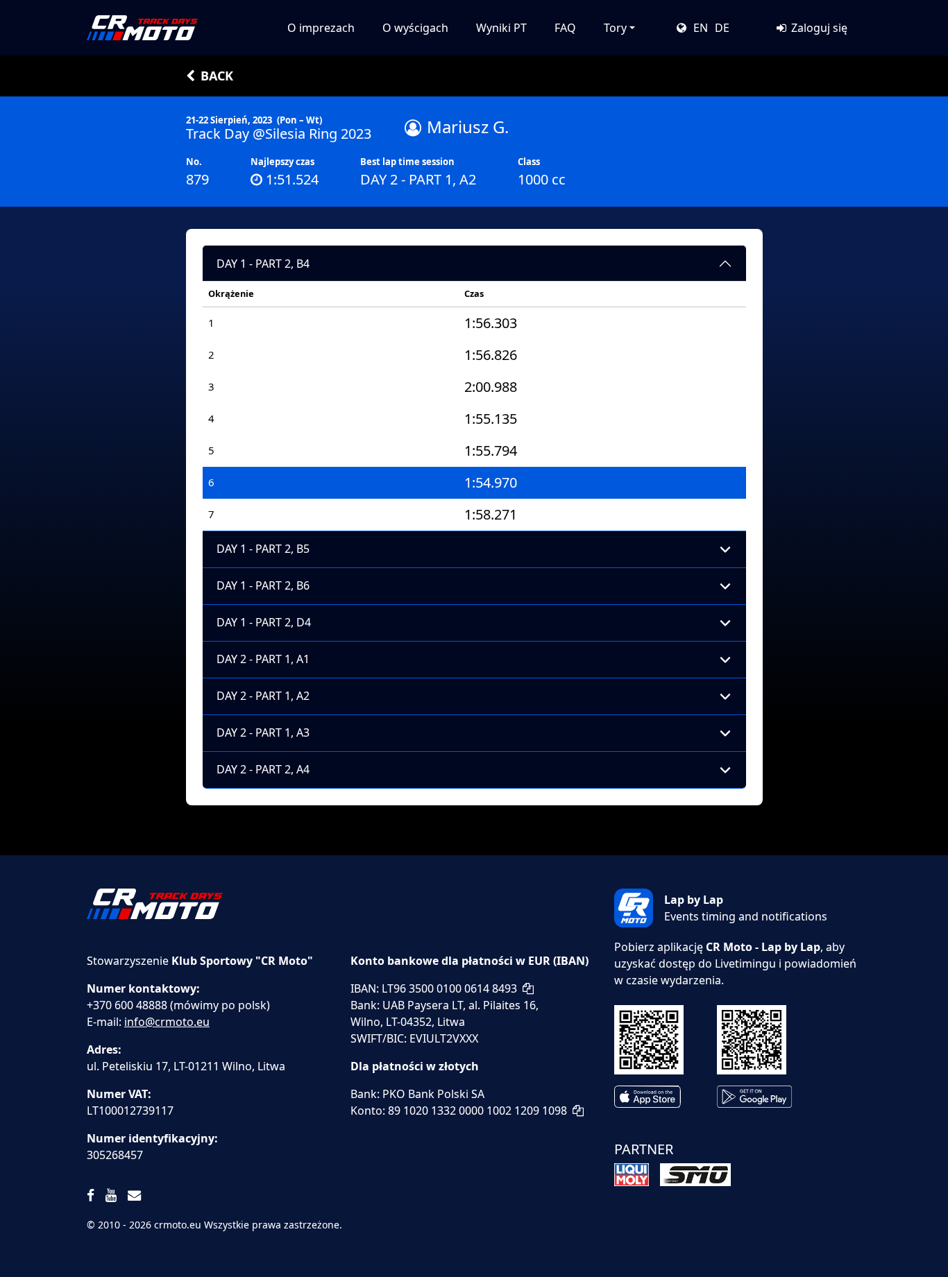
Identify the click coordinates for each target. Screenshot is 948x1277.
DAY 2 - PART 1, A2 (263, 695)
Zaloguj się (817, 27)
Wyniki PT (501, 27)
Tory (615, 27)
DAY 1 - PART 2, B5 (263, 548)
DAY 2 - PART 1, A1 (263, 659)
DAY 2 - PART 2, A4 (263, 769)
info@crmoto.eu (167, 1021)
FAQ (565, 27)
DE (722, 27)
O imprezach (321, 27)
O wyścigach (415, 27)
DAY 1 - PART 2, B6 (263, 585)
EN (700, 27)
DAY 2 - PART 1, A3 (263, 732)
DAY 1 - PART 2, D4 (264, 622)
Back (217, 75)
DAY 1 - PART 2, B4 (263, 263)
